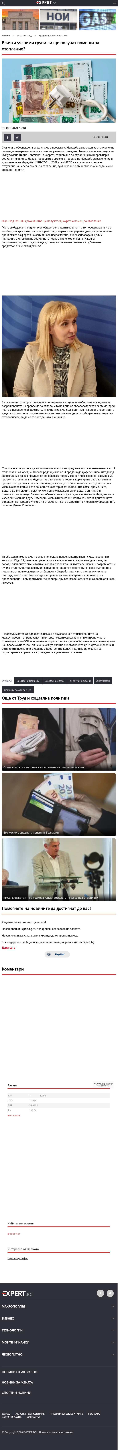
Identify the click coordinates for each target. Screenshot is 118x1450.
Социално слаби (54, 681)
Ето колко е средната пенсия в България (31, 832)
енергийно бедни (80, 681)
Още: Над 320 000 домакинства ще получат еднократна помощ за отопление (51, 221)
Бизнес (8, 1318)
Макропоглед (13, 1306)
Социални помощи (28, 681)
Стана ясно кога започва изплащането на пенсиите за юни (43, 767)
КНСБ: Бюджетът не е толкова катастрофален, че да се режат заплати (50, 897)
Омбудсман (103, 681)
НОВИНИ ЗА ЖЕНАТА (17, 1382)
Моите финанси (15, 1342)
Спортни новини (16, 1393)
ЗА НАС (6, 1413)
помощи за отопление (17, 690)
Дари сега (8, 947)
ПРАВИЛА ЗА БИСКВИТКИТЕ (66, 1413)
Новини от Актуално (19, 1372)
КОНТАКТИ (33, 1417)
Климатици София (18, 1258)
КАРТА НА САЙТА (12, 1417)
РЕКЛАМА (94, 1413)
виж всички (14, 1233)
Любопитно (12, 1354)
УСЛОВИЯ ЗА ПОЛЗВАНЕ (30, 1413)
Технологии (12, 1330)
